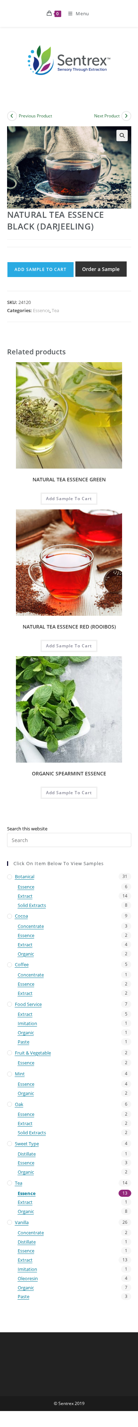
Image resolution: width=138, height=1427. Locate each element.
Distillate (27, 1154)
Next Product (107, 116)
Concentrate (31, 926)
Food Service (28, 1004)
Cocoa (21, 916)
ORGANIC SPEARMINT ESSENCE (69, 773)
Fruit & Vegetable (33, 1053)
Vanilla (22, 1222)
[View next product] (126, 116)
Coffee (22, 964)
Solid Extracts (32, 905)
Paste (23, 1042)
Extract (25, 896)
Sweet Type (27, 1143)
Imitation (27, 1023)
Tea (55, 310)
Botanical (24, 876)
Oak (19, 1104)
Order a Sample (101, 269)
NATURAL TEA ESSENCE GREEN (69, 479)
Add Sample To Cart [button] (69, 499)
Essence (41, 310)
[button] (122, 135)
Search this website (27, 828)
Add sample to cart (41, 269)
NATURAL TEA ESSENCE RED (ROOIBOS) (69, 626)
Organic (26, 954)
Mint (20, 1074)
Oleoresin (28, 1278)
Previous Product (35, 116)
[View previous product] (12, 116)
